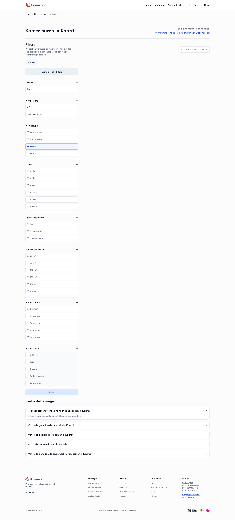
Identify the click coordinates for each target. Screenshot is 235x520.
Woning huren (93, 483)
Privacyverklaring (129, 510)
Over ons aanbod (126, 492)
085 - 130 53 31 (188, 497)
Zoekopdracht (94, 496)
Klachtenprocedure (159, 487)
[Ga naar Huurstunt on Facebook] (30, 493)
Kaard (46, 14)
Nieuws (154, 496)
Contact (122, 496)
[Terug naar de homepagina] (35, 5)
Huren (37, 14)
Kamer (33, 62)
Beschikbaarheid (95, 492)
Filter (51, 392)
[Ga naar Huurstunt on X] (26, 493)
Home (28, 14)
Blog (153, 492)
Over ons (123, 487)
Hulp (153, 483)
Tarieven (122, 483)
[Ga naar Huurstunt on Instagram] (33, 493)
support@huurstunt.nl (191, 495)
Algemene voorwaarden (108, 510)
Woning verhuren (95, 487)
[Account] (195, 5)
